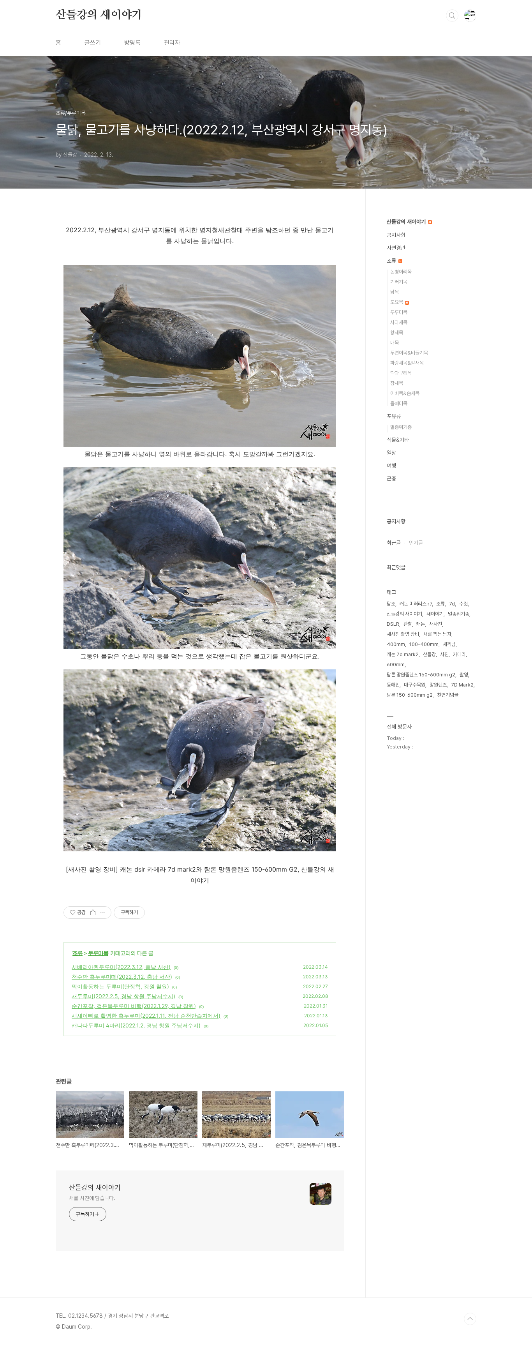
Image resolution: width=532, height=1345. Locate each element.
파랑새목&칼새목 (407, 363)
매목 (394, 343)
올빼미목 (398, 403)
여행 (391, 465)
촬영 (464, 675)
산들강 (429, 654)
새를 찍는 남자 (437, 634)
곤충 (391, 478)
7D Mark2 (462, 685)
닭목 (394, 292)
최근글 (394, 543)
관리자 (172, 42)
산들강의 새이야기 (99, 15)
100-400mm (424, 644)
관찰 (407, 624)
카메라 (459, 654)
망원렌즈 (438, 685)
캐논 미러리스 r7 (416, 604)
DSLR (393, 624)
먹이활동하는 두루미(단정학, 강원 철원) (120, 986)
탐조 (391, 604)
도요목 (397, 302)
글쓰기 (93, 42)
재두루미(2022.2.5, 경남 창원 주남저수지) (123, 996)
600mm (396, 664)
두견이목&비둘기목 (409, 353)
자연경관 (396, 248)
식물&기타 (398, 440)
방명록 (132, 42)
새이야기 (435, 614)
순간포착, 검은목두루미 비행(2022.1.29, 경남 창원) (134, 1006)
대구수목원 (414, 685)
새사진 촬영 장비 (403, 634)
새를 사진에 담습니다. (92, 1198)
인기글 (416, 543)
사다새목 (398, 322)
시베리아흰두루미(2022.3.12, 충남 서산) (121, 967)
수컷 (463, 604)
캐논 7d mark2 (403, 654)
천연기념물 (447, 695)
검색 (452, 15)
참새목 (396, 383)
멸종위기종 (401, 427)
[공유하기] (93, 912)
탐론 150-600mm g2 (410, 695)
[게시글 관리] (102, 912)
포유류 (394, 416)
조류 (77, 953)
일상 (391, 453)
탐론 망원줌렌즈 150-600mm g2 (421, 675)
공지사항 (396, 235)
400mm (396, 644)
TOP (470, 1319)
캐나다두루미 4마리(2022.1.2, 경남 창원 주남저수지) (136, 1025)
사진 (444, 654)
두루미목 (98, 953)
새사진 (435, 624)
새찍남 (449, 644)
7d (452, 604)
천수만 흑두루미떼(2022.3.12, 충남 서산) (122, 976)
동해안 (393, 685)
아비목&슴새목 (404, 393)
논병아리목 (401, 272)
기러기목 (398, 282)
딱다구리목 (401, 373)
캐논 (420, 624)
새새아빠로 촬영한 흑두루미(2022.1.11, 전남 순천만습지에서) (146, 1015)
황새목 (396, 332)
